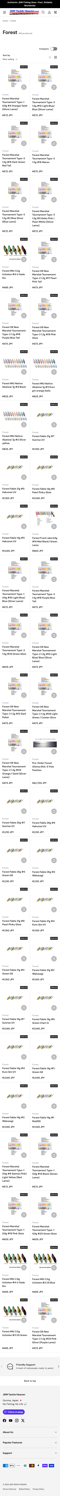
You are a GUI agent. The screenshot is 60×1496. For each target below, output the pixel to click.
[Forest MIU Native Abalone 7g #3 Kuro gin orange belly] (45, 363)
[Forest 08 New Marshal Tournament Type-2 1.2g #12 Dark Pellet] (15, 686)
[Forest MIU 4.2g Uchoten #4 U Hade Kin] (15, 250)
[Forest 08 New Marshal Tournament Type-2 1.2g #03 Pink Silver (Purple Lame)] (45, 1311)
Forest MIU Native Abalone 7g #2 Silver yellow (14, 439)
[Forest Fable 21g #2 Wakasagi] (45, 950)
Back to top (30, 1381)
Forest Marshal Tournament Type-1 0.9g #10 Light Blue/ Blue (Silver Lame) (13, 596)
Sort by (6, 55)
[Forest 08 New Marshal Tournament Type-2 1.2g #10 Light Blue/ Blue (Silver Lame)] (45, 626)
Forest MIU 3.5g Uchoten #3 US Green (14, 1333)
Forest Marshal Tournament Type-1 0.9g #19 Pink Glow (13, 1230)
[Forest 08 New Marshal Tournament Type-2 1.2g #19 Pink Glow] (45, 307)
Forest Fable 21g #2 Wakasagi (43, 972)
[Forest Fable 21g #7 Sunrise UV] (45, 416)
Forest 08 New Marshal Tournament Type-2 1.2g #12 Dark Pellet (14, 712)
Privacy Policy (38, 1489)
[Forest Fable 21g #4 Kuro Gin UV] (45, 900)
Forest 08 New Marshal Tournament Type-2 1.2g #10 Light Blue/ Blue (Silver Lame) (44, 654)
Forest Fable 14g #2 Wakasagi (13, 1119)
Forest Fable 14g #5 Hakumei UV (13, 539)
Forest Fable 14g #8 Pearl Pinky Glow (43, 490)
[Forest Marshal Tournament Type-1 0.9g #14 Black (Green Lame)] (45, 1146)
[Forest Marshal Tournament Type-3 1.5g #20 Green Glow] (15, 626)
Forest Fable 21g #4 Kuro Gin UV (43, 923)
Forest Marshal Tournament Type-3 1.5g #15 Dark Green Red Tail (13, 160)
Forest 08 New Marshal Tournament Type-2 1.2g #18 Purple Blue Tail (14, 332)
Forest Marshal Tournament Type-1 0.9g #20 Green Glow (44, 1230)
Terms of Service (9, 1489)
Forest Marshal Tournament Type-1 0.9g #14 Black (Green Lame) (44, 1172)
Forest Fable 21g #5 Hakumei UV (13, 490)
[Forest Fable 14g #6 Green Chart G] (45, 999)
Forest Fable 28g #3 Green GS (13, 873)
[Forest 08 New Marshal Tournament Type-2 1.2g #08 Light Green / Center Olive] (45, 686)
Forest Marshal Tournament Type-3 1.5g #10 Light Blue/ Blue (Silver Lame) (43, 104)
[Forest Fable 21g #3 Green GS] (15, 949)
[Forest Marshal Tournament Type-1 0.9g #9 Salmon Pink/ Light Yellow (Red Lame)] (15, 1146)
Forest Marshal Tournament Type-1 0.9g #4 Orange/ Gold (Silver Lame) (14, 104)
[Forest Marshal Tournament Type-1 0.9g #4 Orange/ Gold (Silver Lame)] (15, 78)
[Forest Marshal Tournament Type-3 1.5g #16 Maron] (45, 134)
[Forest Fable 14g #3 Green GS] (45, 1048)
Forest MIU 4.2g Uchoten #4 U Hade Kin (13, 274)
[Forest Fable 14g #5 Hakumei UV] (15, 517)
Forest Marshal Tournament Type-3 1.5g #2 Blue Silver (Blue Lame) (13, 216)
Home (5, 21)
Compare (44, 48)
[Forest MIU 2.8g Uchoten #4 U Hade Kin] (15, 1258)
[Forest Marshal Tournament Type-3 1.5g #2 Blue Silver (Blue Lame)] (15, 190)
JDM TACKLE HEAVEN (18, 1484)
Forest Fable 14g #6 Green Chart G (43, 1021)
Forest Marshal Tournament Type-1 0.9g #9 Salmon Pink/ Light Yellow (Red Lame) (14, 1173)
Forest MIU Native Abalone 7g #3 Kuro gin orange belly (43, 387)
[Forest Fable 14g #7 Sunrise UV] (15, 999)
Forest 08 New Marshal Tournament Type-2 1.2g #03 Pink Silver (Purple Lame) (44, 1337)
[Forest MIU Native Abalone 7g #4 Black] (15, 363)
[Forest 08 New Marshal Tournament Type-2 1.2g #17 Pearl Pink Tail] (45, 250)
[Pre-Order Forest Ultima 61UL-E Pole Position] (45, 742)
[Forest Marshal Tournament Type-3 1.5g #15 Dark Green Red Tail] (15, 134)
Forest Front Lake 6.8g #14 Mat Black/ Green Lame (44, 541)
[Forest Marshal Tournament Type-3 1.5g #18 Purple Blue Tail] (45, 570)
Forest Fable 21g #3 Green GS (13, 971)
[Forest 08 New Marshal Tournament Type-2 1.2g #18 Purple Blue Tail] (15, 306)
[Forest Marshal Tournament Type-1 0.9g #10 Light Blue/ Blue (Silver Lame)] (15, 570)
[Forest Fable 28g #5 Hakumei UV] (45, 802)
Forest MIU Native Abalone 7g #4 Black (14, 385)
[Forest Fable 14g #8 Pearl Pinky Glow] (45, 468)
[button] (55, 12)
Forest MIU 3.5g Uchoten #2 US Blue (43, 1281)
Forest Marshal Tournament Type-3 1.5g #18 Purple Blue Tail (43, 596)
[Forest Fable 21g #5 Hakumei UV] (15, 468)
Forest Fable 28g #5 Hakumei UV (43, 824)
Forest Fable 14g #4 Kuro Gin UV (13, 1070)
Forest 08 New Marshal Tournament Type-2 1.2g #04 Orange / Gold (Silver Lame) (14, 770)
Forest (13, 21)
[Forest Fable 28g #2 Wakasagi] (45, 851)
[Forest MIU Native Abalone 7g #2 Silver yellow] (15, 415)
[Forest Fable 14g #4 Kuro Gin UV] (15, 1048)
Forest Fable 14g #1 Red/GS (43, 1119)
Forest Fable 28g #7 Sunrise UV (13, 824)
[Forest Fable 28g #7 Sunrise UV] (15, 802)
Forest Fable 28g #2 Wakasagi (43, 873)
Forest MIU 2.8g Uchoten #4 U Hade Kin (13, 1282)
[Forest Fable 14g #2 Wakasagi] (15, 1097)
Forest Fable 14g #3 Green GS (43, 1070)
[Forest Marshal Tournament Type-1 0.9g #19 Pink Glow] (15, 1206)
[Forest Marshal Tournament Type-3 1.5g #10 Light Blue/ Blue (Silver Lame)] (45, 78)
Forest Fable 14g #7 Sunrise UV (13, 1021)
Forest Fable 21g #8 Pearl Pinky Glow (13, 922)
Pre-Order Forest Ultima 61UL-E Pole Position (43, 766)
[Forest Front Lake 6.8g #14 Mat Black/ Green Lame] (45, 517)
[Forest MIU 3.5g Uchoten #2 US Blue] (45, 1259)
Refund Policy (24, 1489)
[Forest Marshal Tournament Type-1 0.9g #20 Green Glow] (45, 1206)
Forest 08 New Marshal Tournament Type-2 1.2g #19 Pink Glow (44, 333)
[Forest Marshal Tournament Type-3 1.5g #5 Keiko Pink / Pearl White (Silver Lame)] (45, 190)
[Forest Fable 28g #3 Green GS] (15, 851)
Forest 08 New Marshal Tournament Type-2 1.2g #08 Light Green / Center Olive (44, 712)
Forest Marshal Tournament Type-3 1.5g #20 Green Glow (14, 650)
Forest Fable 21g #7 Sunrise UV (43, 438)
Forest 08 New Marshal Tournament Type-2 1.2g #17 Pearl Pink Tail (44, 276)
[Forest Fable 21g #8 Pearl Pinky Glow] (15, 900)
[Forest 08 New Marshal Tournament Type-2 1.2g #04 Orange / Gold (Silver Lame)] (15, 742)
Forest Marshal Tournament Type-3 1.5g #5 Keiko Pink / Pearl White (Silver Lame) (43, 218)
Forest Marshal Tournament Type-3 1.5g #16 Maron (43, 158)
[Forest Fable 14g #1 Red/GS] (45, 1097)
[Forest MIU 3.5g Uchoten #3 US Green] (15, 1311)
